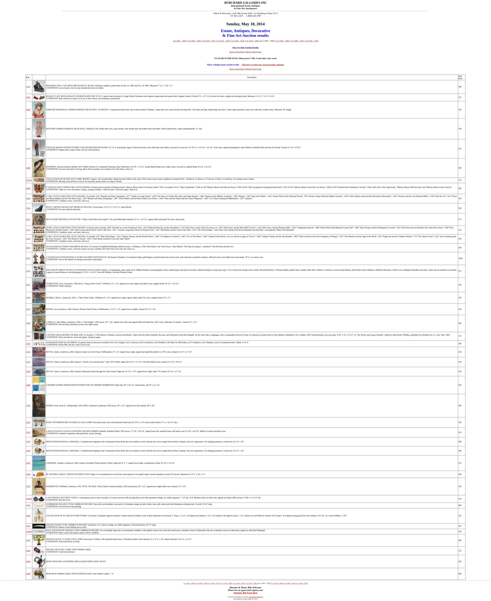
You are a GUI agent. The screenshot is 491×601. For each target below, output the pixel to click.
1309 (28, 198)
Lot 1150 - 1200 (222, 41)
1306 (28, 168)
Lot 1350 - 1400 (282, 41)
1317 (28, 285)
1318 (28, 298)
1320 (28, 323)
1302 (28, 97)
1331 (28, 422)
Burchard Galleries (256, 597)
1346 (28, 551)
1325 (28, 362)
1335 (28, 463)
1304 (28, 129)
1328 (28, 385)
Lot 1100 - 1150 (208, 41)
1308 (28, 188)
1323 (28, 343)
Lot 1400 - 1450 (297, 41)
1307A (29, 180)
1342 (28, 505)
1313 (28, 239)
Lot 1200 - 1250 (237, 41)
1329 (28, 406)
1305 (28, 149)
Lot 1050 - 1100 (194, 41)
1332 (28, 432)
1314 (28, 248)
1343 (28, 516)
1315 (28, 258)
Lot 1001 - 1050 (179, 41)
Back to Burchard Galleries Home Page (245, 52)
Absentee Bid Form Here (246, 593)
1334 (28, 451)
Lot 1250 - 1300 (252, 41)
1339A (29, 499)
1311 (28, 219)
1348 (28, 561)
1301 (28, 87)
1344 (28, 526)
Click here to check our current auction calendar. (263, 65)
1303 (28, 110)
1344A (29, 531)
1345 (28, 540)
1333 (28, 442)
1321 (28, 336)
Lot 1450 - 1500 (311, 41)
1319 (28, 309)
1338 (28, 474)
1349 (28, 574)
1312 (28, 230)
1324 (28, 352)
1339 (28, 486)
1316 (28, 271)
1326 (28, 371)
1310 (28, 208)
